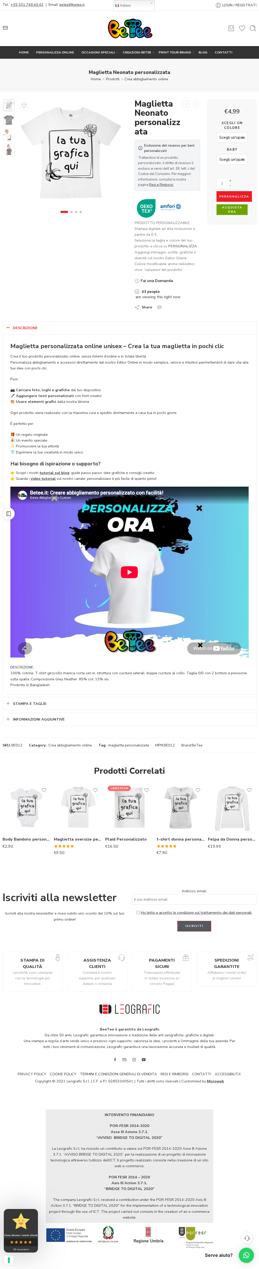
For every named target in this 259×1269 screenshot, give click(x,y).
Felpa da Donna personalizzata (232, 839)
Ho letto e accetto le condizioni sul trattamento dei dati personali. (196, 912)
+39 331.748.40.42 (27, 4)
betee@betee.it (71, 4)
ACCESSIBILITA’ (228, 1074)
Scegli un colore (232, 125)
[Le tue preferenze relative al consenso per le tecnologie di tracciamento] (9, 1260)
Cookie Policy (63, 1074)
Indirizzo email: (194, 891)
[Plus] (230, 180)
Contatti (223, 52)
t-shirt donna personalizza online (181, 839)
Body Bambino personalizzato (27, 839)
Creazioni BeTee (137, 52)
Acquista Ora (232, 209)
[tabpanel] (71, 154)
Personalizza (234, 196)
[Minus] (230, 186)
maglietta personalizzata (128, 745)
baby (232, 149)
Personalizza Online (55, 52)
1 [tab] (64, 216)
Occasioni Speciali (98, 52)
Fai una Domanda (156, 280)
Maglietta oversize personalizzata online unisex (78, 839)
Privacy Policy (32, 1074)
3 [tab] (76, 216)
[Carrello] (231, 28)
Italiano (125, 5)
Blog (203, 52)
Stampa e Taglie (30, 703)
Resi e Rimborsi (161, 184)
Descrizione (25, 327)
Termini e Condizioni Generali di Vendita (118, 1074)
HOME (24, 52)
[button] (246, 1255)
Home (96, 79)
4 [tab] (81, 216)
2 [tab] (72, 216)
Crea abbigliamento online (146, 79)
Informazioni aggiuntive (39, 719)
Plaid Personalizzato (126, 839)
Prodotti (112, 79)
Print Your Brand (175, 52)
